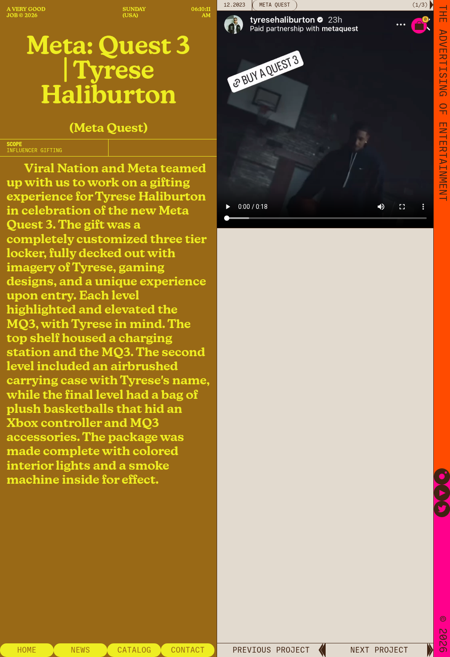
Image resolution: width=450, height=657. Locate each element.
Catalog (134, 650)
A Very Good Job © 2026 (26, 12)
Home (26, 650)
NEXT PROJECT (379, 650)
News (80, 650)
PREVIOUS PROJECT (271, 650)
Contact (188, 650)
